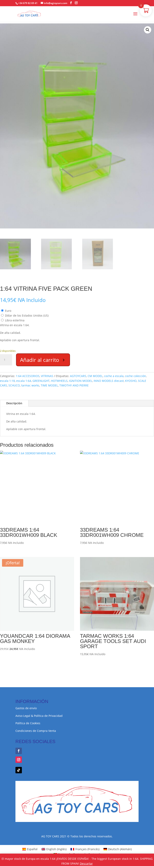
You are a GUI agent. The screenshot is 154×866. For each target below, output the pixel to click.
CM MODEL (95, 376)
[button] (147, 29)
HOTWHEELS (59, 381)
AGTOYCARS (78, 376)
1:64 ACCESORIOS (28, 376)
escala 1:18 (7, 381)
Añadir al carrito (39, 359)
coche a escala (114, 376)
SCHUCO (14, 385)
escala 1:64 (23, 381)
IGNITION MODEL (80, 381)
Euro (8, 311)
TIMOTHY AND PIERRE (74, 385)
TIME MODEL (49, 385)
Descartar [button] (86, 863)
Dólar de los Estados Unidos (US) (27, 315)
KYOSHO (131, 381)
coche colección (135, 376)
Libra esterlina (14, 320)
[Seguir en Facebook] (18, 751)
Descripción (14, 403)
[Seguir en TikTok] (18, 770)
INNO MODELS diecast (109, 381)
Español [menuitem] (32, 849)
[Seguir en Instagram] (18, 759)
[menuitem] (30, 849)
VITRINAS (47, 376)
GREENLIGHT (41, 381)
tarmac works (30, 385)
